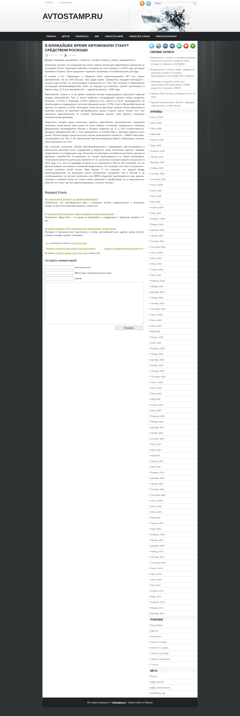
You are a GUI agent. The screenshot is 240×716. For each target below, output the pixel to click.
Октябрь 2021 (157, 438)
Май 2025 (155, 201)
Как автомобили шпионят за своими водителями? (71, 199)
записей (157, 681)
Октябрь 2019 (157, 556)
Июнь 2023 (156, 325)
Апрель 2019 (157, 590)
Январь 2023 (157, 353)
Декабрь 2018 (157, 613)
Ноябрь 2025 (157, 167)
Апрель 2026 (157, 139)
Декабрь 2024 (157, 229)
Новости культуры (166, 36)
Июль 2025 (156, 190)
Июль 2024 (156, 258)
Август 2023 (157, 314)
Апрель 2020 (157, 523)
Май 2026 (155, 134)
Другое (66, 36)
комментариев (160, 687)
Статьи (154, 664)
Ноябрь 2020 (157, 483)
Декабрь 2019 (157, 545)
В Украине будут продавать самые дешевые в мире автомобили (79, 214)
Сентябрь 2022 (158, 376)
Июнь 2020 (156, 511)
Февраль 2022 (158, 416)
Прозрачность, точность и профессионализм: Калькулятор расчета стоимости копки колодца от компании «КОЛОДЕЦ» (173, 60)
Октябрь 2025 (157, 173)
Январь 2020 (157, 540)
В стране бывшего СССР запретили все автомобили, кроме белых (80, 228)
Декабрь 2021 (157, 427)
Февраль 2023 (158, 348)
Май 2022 (155, 399)
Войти (154, 676)
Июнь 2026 (156, 128)
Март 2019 (156, 596)
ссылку (85, 253)
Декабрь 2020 (157, 478)
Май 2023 (155, 331)
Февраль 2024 (158, 280)
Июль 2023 (156, 320)
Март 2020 (156, 528)
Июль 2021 (156, 444)
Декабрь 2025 (157, 162)
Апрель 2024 (157, 269)
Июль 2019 (156, 573)
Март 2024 (156, 275)
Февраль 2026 (158, 150)
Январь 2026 (157, 156)
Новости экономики (79, 243)
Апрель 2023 (157, 337)
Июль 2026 (156, 122)
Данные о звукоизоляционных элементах (123, 248)
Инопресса (82, 36)
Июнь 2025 (156, 196)
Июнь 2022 (156, 393)
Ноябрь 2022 (157, 365)
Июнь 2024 (156, 263)
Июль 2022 (156, 387)
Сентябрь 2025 (158, 179)
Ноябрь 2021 (157, 432)
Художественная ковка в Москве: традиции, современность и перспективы (172, 104)
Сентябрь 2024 (158, 246)
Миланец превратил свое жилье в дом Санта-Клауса (71, 248)
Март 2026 (156, 145)
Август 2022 (157, 382)
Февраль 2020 (158, 534)
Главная (49, 3)
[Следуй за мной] (149, 5)
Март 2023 (156, 342)
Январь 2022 (157, 421)
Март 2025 (156, 213)
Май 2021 (155, 455)
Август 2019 (157, 568)
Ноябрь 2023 (157, 297)
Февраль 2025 (158, 218)
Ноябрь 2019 (157, 551)
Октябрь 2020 (157, 489)
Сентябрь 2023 (158, 308)
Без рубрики (157, 625)
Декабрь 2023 (157, 292)
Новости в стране (139, 36)
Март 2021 (156, 466)
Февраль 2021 (158, 472)
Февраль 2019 (158, 602)
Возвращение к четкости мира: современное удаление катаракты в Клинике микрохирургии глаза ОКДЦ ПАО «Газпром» (173, 72)
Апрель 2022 (157, 404)
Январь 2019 (157, 607)
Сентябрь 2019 (158, 562)
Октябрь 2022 (157, 370)
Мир (97, 36)
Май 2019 (155, 585)
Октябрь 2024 (157, 241)
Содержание (65, 3)
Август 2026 (157, 117)
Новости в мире (114, 36)
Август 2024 (157, 252)
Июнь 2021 (156, 449)
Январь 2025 (157, 224)
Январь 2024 (157, 286)
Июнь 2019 (156, 579)
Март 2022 (156, 410)
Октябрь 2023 (157, 303)
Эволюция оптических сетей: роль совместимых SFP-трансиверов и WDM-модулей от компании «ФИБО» (170, 84)
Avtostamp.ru (72, 16)
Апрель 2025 (157, 207)
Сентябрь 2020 (158, 495)
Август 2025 (157, 184)
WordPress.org (158, 693)
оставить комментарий (66, 253)
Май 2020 (155, 517)
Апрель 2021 (157, 461)
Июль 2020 (156, 506)
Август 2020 (157, 500)
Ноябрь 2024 (157, 235)
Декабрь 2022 (157, 359)
